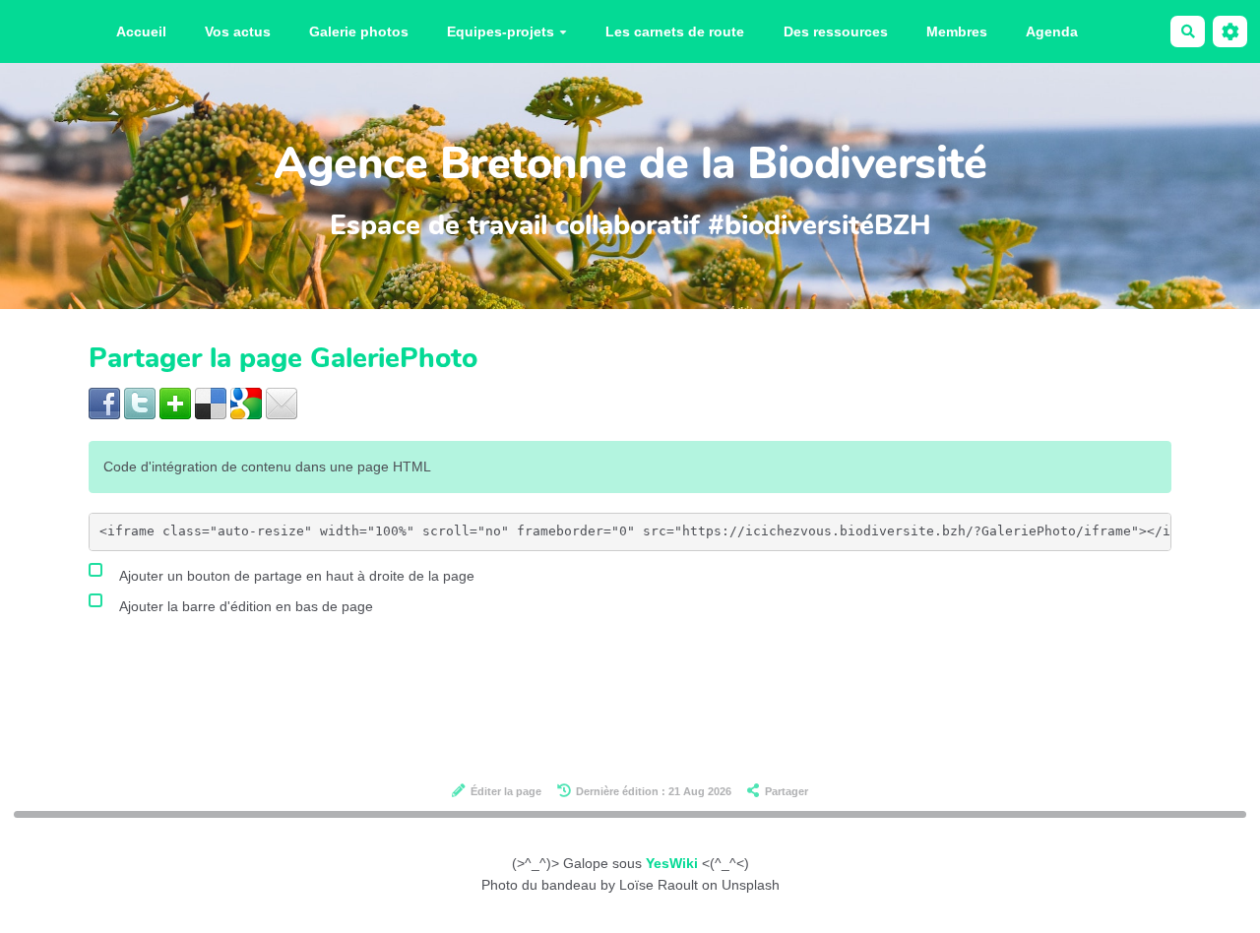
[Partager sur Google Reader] (246, 402)
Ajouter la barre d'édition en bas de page (244, 606)
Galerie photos (359, 31)
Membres (956, 31)
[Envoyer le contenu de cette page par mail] (281, 402)
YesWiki (672, 863)
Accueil (141, 31)
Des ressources (836, 31)
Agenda (1052, 31)
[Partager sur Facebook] (104, 402)
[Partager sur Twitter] (140, 402)
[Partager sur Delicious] (210, 402)
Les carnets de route (674, 31)
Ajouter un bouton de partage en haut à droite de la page (295, 576)
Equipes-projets (500, 31)
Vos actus (238, 31)
